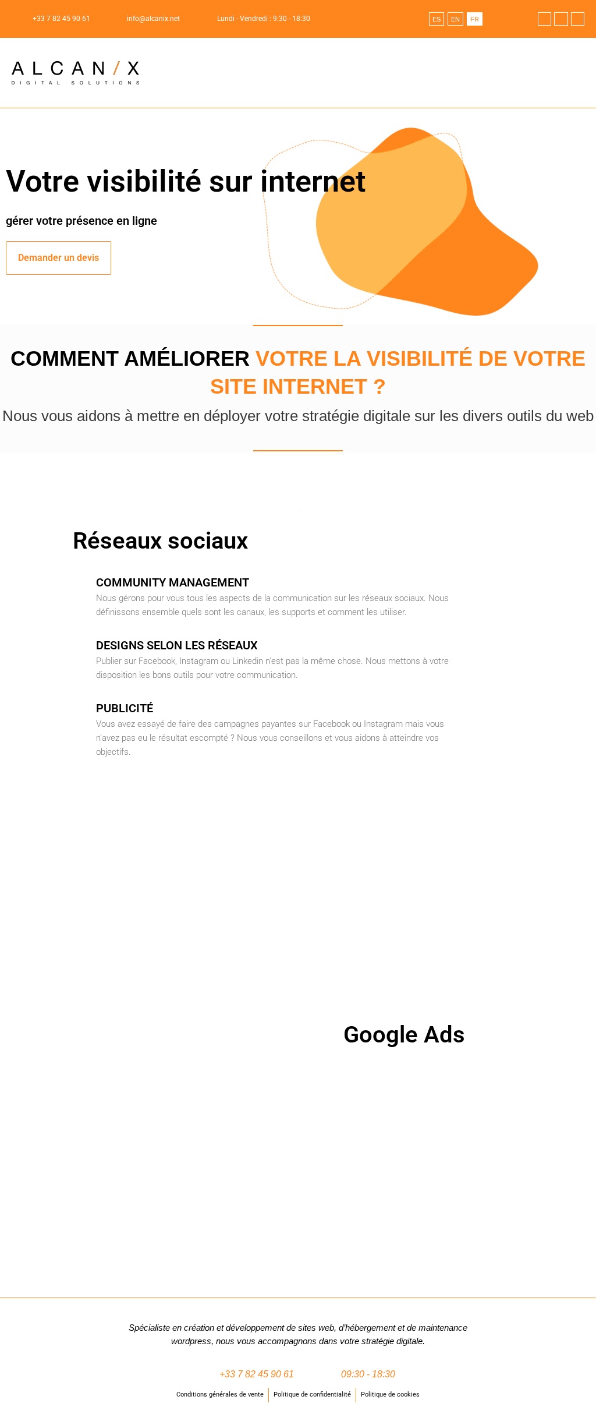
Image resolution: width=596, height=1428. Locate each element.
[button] (576, 73)
